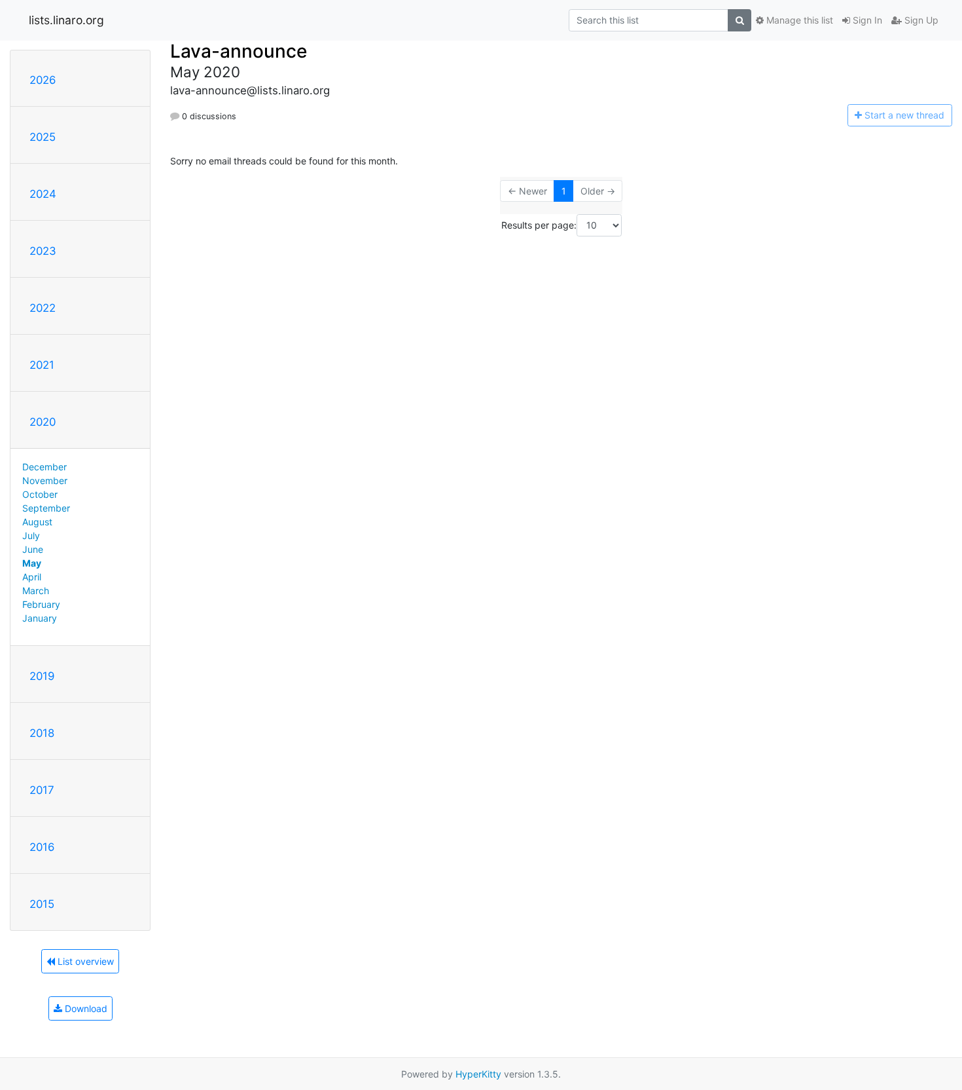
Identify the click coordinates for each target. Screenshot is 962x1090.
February (41, 604)
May (31, 563)
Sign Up (920, 20)
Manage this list (798, 20)
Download (84, 1008)
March (35, 590)
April (31, 576)
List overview (84, 961)
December (44, 466)
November (44, 480)
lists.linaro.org (66, 20)
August (37, 521)
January (39, 618)
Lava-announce (238, 51)
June (32, 549)
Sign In (866, 20)
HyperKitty (478, 1074)
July (31, 535)
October (40, 494)
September (46, 508)
